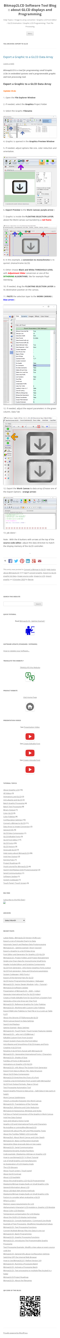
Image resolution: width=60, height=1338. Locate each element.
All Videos (7, 793)
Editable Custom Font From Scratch (18, 1037)
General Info (8, 830)
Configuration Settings (12, 820)
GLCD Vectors (9, 846)
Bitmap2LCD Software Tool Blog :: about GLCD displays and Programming (30, 9)
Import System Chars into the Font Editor (20, 1041)
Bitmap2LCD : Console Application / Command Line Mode (27, 1220)
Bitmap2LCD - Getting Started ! (32, 621)
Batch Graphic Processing (13, 803)
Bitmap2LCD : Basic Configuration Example (21, 1140)
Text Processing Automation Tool (17, 1087)
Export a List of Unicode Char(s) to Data (19, 941)
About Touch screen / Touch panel (17, 1170)
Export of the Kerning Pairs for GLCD (18, 977)
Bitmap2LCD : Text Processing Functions (20, 1227)
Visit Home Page (30, 697)
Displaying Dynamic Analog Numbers (18, 1150)
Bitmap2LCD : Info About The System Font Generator (25, 1067)
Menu (30, 33)
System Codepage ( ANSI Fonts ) (16, 974)
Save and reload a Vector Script (16, 1120)
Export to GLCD (49, 573)
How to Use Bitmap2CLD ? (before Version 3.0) (22, 1260)
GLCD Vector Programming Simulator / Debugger (23, 981)
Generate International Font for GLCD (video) (22, 994)
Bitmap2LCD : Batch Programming (17, 1234)
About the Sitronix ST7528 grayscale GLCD (20, 1017)
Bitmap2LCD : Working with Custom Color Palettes (24, 1007)
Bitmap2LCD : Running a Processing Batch (20, 1264)
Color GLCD (8, 813)
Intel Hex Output (10, 856)
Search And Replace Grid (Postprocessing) (20, 870)
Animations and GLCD (12, 796)
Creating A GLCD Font (12, 1047)
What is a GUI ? (9, 1200)
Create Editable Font (31, 743)
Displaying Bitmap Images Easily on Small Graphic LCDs (26, 1184)
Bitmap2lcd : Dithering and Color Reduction (21, 1107)
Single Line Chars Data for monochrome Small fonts (24, 961)
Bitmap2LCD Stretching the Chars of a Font (21, 1077)
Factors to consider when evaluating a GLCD (21, 1197)
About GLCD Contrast (12, 1174)
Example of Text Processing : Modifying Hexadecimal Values (28, 1224)
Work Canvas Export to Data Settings (18, 1021)
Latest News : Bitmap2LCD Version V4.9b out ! (22, 937)
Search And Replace (11, 1024)
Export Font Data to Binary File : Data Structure (22, 1071)
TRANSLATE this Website (30, 667)
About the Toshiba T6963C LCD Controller (20, 1134)
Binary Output (9, 810)
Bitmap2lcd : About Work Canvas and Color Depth (24, 1137)
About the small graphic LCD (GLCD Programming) (24, 1180)
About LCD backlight (11, 1177)
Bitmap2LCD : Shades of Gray (15, 1057)
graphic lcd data (9, 576)
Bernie (30, 579)
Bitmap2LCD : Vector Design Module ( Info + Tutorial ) (25, 984)
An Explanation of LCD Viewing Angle (18, 1164)
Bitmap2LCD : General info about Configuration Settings (26, 1254)
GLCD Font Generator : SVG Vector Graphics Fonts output (27, 967)
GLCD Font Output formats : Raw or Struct (20, 1084)
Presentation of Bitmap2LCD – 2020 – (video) (21, 991)
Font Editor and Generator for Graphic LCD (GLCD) (24, 954)
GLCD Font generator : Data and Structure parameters (25, 971)
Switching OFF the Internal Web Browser (20, 1257)
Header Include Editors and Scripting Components (24, 964)
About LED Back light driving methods (19, 1190)
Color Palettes (9, 816)
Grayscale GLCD (9, 850)
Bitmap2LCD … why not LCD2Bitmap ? (19, 1034)
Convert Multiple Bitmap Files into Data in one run (24, 1230)
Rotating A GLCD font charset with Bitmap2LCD (22, 1051)
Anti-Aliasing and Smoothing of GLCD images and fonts (26, 1044)
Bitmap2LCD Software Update (15, 987)
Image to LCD (39, 576)
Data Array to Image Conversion (16, 826)
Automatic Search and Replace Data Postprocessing (24, 944)
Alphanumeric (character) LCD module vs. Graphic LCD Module (29, 1207)
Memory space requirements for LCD (18, 1204)
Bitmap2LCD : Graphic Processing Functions (21, 1237)
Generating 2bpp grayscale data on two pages (22, 1144)
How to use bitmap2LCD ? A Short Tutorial (20, 1157)
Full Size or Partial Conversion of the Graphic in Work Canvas (28, 1114)
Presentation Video (32, 727)
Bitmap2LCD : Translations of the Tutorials (20, 1104)
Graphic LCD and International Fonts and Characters (25, 1124)
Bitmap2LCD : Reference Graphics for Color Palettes (24, 1004)
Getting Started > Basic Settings (16, 1027)
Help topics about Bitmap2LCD (16, 853)
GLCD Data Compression (13, 833)
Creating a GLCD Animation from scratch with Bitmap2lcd (27, 1081)
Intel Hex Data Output (12, 1117)
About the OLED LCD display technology (20, 1217)
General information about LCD (16, 1187)
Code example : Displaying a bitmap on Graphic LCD (24, 1154)
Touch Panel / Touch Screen (14, 883)
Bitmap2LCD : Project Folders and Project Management (26, 957)
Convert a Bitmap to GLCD (35, 569)
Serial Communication (12, 873)
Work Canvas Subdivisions (14, 1097)
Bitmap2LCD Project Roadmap (15, 1277)
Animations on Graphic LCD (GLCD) (17, 1064)
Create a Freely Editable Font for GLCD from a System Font (27, 997)
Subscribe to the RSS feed (14, 899)
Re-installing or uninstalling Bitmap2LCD (19, 1127)
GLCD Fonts (8, 843)
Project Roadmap (10, 863)
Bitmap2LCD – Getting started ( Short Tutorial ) (22, 947)
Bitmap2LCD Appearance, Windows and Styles (22, 1111)
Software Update (10, 876)
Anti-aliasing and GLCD (12, 800)
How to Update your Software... (16, 651)
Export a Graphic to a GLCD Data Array (28, 57)
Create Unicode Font (31, 760)
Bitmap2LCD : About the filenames (17, 1280)
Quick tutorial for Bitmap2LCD (15, 866)
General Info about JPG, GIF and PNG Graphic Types (24, 1130)
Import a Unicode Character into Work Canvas (22, 1101)
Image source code (25, 576)
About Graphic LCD (11, 790)
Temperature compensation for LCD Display (21, 1214)
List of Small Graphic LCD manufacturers (20, 1160)
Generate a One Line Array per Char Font (20, 1001)
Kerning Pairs (8, 860)
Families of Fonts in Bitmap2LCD (16, 1061)
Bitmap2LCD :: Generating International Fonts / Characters (27, 1054)
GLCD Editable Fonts (11, 836)
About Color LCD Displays (13, 1210)
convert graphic (35, 573)
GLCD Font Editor (10, 840)
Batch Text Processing (12, 806)
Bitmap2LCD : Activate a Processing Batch (20, 1267)
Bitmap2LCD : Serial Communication (18, 1147)
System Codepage (10, 880)
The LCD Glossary (10, 1167)
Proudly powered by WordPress (15, 1333)
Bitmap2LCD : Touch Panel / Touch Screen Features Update (27, 1031)
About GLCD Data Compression (16, 1074)
